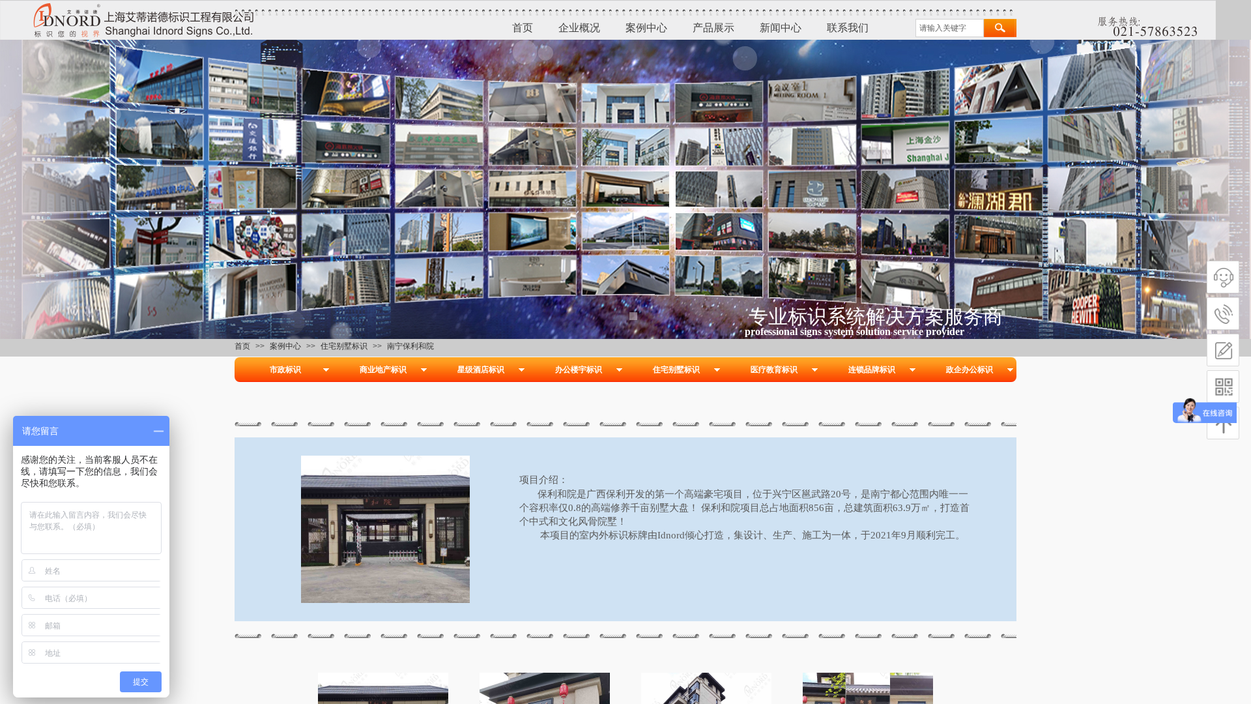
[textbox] (949, 28)
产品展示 (713, 27)
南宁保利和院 (410, 346)
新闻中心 (780, 27)
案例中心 (646, 27)
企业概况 (579, 27)
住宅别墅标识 (344, 346)
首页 (522, 27)
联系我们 (848, 27)
